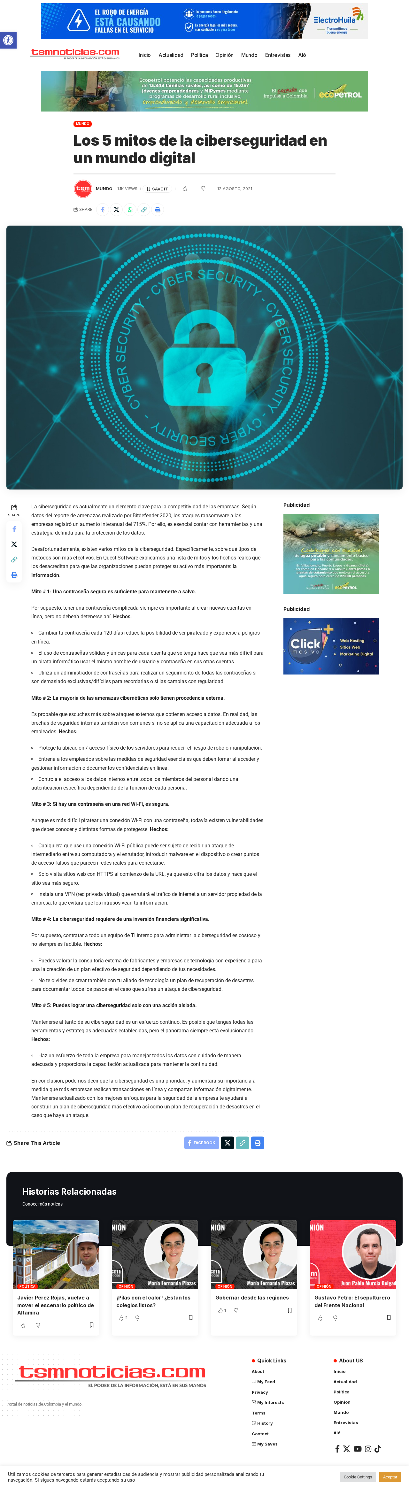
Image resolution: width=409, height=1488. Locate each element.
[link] (8, 40)
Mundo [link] (82, 123)
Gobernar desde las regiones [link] (252, 1297)
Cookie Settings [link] (358, 1477)
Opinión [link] (126, 1286)
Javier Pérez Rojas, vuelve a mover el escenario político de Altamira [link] (55, 1304)
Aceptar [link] (390, 1477)
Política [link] (27, 1286)
